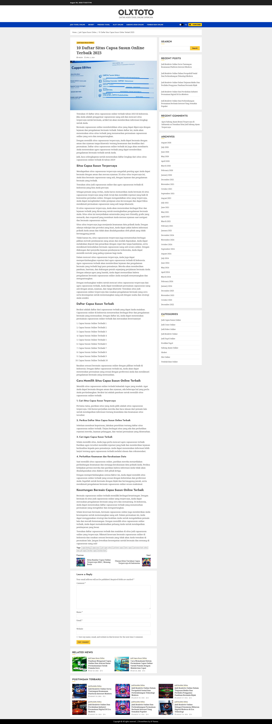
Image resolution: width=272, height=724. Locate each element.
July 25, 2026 (94, 671)
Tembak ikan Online (155, 25)
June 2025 (165, 207)
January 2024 (166, 286)
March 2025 (166, 221)
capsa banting (86, 548)
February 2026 (167, 170)
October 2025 (166, 189)
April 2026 (165, 161)
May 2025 (165, 212)
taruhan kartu (102, 551)
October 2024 (166, 244)
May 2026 (165, 156)
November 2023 (167, 295)
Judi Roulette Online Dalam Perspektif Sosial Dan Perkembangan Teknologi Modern (144, 691)
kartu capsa (128, 548)
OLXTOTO (136, 12)
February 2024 (167, 281)
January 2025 (166, 230)
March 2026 (166, 166)
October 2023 (166, 300)
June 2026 (165, 152)
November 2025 (167, 184)
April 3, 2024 (90, 57)
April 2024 (165, 272)
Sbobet (91, 25)
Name (79, 612)
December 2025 (167, 179)
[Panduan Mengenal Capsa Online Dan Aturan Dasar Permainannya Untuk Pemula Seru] (79, 664)
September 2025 (167, 193)
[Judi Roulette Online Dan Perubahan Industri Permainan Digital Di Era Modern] (79, 707)
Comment (81, 583)
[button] (186, 25)
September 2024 (167, 249)
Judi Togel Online (77, 25)
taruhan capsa (92, 551)
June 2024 (165, 263)
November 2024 (167, 240)
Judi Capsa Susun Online (85, 43)
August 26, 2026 (95, 715)
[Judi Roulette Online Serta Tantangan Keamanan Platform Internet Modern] (79, 691)
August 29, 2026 (95, 696)
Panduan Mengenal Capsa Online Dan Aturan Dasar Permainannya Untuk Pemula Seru (99, 664)
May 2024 (165, 267)
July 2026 (165, 147)
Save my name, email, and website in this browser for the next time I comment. (111, 637)
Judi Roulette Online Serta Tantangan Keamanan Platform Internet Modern (176, 65)
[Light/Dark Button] (181, 25)
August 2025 (166, 198)
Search (166, 41)
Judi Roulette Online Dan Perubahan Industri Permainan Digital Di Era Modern (99, 708)
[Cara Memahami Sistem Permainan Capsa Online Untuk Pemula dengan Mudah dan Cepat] (122, 664)
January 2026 (166, 175)
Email (79, 620)
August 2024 (166, 254)
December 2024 (167, 235)
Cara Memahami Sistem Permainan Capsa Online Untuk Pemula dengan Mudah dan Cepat (142, 664)
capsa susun (95, 548)
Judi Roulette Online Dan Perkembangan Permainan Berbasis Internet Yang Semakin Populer (179, 103)
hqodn (80, 57)
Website (79, 629)
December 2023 (167, 290)
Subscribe (197, 25)
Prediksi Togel (103, 25)
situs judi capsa (81, 551)
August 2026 (166, 142)
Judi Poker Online (168, 329)
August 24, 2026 (182, 715)
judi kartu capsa (118, 548)
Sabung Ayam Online (135, 25)
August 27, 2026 (182, 698)
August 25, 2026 (138, 715)
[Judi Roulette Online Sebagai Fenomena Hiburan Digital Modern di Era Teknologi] (166, 707)
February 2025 (167, 226)
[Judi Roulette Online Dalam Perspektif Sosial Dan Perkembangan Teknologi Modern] (122, 691)
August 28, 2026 (138, 698)
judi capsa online (106, 548)
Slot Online (118, 25)
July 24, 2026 (136, 671)
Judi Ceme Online (168, 325)
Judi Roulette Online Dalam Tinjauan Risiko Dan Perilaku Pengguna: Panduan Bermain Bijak (187, 691)
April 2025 (165, 216)
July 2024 (165, 258)
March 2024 (166, 277)
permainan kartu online (140, 548)
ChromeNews (143, 721)
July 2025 (165, 203)
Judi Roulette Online (169, 334)
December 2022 (167, 304)
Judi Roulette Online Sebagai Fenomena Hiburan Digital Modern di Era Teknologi (187, 708)
